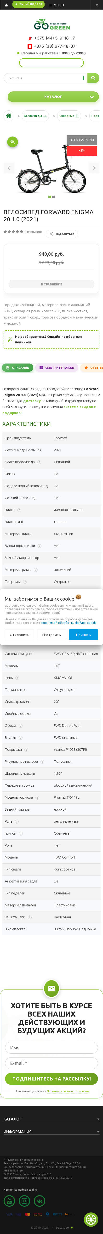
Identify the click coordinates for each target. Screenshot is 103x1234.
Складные (66, 115)
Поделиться (64, 233)
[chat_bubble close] (91, 1219)
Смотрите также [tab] (59, 367)
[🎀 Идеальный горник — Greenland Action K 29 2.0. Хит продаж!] (51, 62)
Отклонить (19, 634)
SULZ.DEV (62, 1227)
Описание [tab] (20, 367)
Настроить (51, 634)
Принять (83, 634)
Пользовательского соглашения (68, 1091)
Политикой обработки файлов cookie (69, 622)
